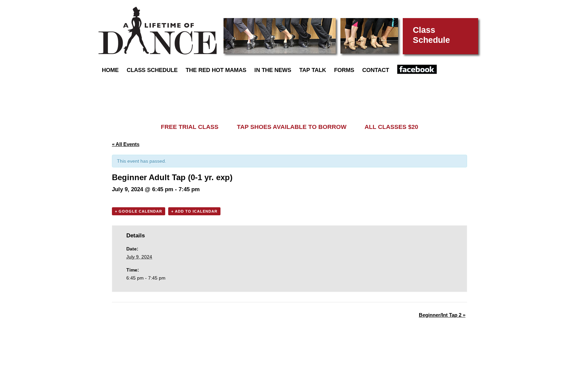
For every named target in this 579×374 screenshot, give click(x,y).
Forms (344, 70)
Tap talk (312, 70)
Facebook (417, 69)
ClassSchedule (431, 35)
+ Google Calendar (138, 211)
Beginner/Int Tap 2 (442, 315)
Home (110, 70)
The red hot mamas (216, 70)
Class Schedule (152, 70)
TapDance (158, 31)
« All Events (125, 144)
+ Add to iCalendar (194, 211)
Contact (375, 70)
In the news (272, 70)
